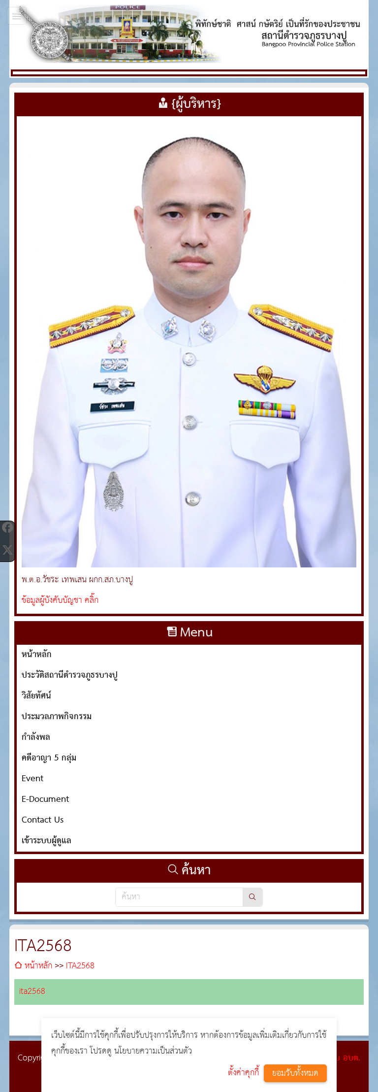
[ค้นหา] (252, 897)
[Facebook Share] (7, 527)
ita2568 (32, 991)
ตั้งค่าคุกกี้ (243, 1073)
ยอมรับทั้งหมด (295, 1073)
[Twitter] (7, 550)
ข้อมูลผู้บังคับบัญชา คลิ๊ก (60, 600)
